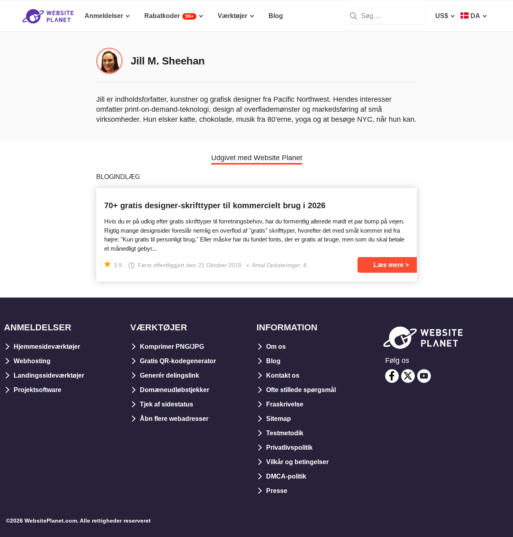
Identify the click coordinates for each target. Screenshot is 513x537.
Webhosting (32, 361)
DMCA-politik (286, 476)
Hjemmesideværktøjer (47, 346)
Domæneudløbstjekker (174, 389)
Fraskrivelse (284, 404)
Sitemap (278, 418)
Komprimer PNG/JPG (172, 346)
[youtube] (424, 376)
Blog (273, 361)
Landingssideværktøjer (49, 375)
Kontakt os (282, 375)
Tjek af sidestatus (166, 404)
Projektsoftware (37, 389)
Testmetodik (284, 433)
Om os (276, 346)
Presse (276, 490)
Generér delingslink (169, 375)
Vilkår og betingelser (297, 462)
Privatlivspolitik (289, 447)
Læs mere (389, 264)
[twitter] (408, 376)
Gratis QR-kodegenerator (178, 361)
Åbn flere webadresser (174, 418)
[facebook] (392, 376)
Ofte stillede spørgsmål (301, 389)
